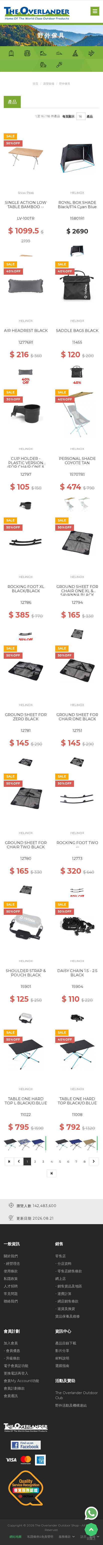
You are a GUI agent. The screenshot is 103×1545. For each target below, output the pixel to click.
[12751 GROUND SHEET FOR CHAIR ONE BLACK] (77, 670)
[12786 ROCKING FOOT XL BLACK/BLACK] (26, 542)
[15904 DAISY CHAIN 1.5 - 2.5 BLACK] (77, 926)
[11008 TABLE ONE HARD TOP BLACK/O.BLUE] (77, 1054)
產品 (90, 116)
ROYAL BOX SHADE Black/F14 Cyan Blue (77, 204)
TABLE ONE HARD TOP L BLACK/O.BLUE (26, 1100)
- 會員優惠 (12, 1350)
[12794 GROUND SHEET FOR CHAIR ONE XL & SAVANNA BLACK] (77, 542)
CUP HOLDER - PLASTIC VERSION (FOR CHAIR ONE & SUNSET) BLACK (25, 464)
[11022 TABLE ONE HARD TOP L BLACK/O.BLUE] (26, 1054)
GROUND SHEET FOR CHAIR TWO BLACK (26, 844)
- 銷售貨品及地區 (68, 1286)
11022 (26, 1114)
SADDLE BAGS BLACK (77, 330)
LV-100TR (25, 218)
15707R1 (77, 474)
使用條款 (11, 1271)
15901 (26, 986)
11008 (77, 1114)
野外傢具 (64, 83)
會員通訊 (11, 1396)
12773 (77, 858)
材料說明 (62, 1358)
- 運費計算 (63, 1293)
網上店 (60, 1278)
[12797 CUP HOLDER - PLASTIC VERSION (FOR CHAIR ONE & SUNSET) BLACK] (26, 414)
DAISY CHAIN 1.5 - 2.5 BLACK (77, 972)
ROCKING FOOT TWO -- (77, 844)
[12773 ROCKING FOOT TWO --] (77, 798)
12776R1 (25, 342)
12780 (25, 858)
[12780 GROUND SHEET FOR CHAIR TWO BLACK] (26, 798)
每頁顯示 (68, 116)
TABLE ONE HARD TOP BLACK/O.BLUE (77, 1100)
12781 (26, 730)
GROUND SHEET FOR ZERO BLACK (26, 716)
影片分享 (62, 1350)
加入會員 (11, 1343)
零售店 (60, 1256)
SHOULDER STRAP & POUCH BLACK (26, 972)
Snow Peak (26, 193)
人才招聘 (11, 1286)
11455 (77, 342)
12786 (25, 602)
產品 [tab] (12, 102)
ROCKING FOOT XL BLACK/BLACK (26, 588)
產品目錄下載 (65, 1343)
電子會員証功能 (16, 1365)
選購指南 (62, 1365)
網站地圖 (16, 1536)
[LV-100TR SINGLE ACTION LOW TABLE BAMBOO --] (26, 158)
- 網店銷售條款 (66, 1301)
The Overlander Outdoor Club (76, 1395)
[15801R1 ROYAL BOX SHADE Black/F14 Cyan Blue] (77, 158)
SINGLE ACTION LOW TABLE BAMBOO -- (25, 204)
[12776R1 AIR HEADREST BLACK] (26, 286)
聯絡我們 (11, 1301)
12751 (77, 730)
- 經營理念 (12, 1263)
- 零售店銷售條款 (68, 1271)
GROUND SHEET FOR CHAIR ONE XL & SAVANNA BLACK (77, 590)
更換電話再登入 (16, 1373)
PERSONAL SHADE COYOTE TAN (77, 460)
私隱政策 (11, 1278)
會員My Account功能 (21, 1381)
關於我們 (11, 1256)
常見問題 (11, 1293)
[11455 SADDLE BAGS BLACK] (77, 286)
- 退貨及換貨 (65, 1308)
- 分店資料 (63, 1263)
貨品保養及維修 (67, 1316)
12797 (25, 474)
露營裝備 (48, 83)
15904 (77, 986)
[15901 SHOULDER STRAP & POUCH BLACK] (26, 926)
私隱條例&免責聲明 (40, 1536)
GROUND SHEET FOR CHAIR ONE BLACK (77, 716)
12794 (77, 602)
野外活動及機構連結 (71, 1405)
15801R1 (77, 218)
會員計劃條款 (14, 1388)
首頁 (35, 83)
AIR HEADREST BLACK (26, 330)
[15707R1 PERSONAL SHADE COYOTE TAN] (77, 414)
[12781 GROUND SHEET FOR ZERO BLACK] (26, 670)
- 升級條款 (12, 1358)
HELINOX (77, 193)
